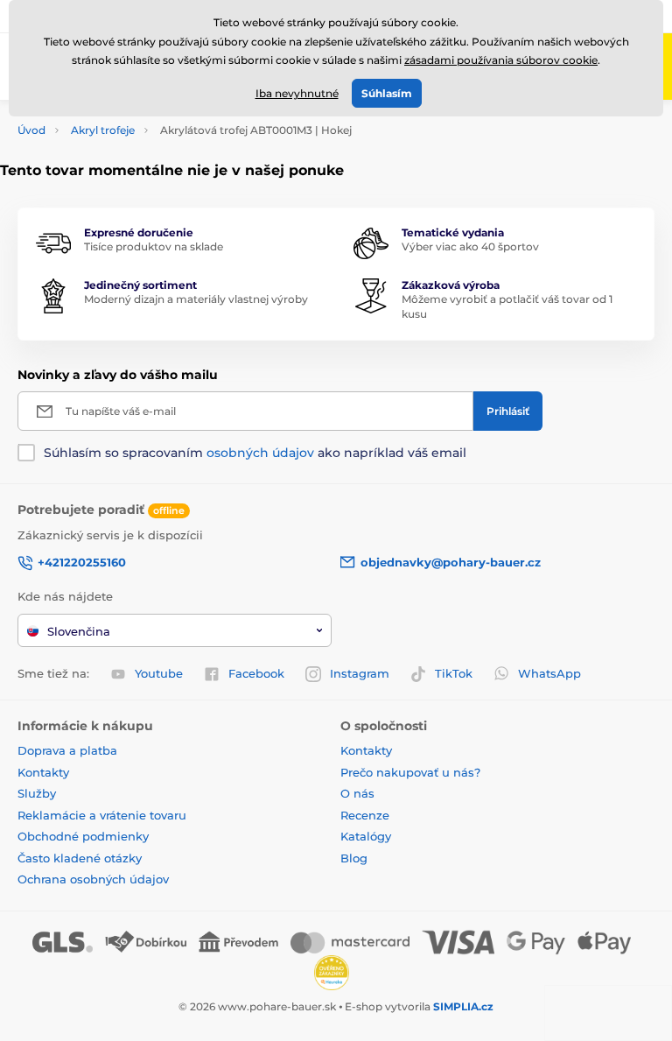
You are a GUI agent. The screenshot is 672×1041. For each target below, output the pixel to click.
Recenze (364, 815)
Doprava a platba (67, 750)
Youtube (159, 673)
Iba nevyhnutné (297, 93)
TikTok (453, 673)
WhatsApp (549, 673)
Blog (354, 858)
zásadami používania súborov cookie (501, 60)
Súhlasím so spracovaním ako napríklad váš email (255, 453)
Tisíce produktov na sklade (153, 246)
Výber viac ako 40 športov (470, 246)
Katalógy (365, 836)
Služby (37, 793)
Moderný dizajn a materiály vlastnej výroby (196, 299)
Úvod (32, 130)
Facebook (256, 673)
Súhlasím (386, 93)
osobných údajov (260, 453)
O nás (357, 793)
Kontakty (43, 772)
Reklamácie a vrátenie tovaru (102, 815)
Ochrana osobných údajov (93, 879)
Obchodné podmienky (83, 836)
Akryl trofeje (103, 130)
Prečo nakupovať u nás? (410, 772)
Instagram (359, 673)
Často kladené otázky (80, 858)
